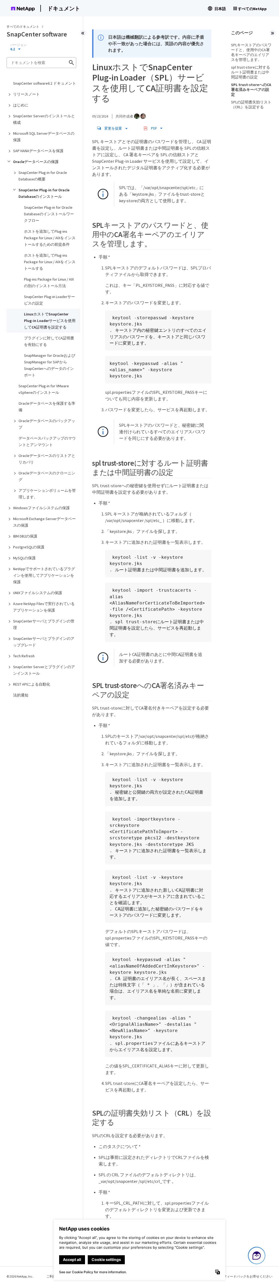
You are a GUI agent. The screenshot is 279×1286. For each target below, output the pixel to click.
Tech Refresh (24, 655)
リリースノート (26, 94)
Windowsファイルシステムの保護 (41, 507)
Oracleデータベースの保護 (36, 161)
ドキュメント (63, 8)
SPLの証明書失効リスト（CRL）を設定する (251, 104)
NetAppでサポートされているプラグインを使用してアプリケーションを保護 (44, 575)
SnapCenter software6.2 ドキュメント (44, 83)
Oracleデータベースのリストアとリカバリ (47, 459)
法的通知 (20, 695)
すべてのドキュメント (23, 26)
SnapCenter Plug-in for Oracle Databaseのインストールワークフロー (49, 214)
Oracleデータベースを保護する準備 (47, 406)
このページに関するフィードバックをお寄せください (233, 1276)
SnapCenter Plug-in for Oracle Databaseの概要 (43, 176)
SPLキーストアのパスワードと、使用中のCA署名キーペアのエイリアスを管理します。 (251, 52)
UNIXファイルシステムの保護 (37, 592)
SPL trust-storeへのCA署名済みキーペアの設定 (251, 89)
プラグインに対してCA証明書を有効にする (49, 341)
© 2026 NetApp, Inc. (20, 1276)
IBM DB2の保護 (25, 536)
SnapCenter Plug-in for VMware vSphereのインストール (44, 389)
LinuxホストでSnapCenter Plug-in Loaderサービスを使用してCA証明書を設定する (49, 321)
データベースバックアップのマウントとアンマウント (47, 441)
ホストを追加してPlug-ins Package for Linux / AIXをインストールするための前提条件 (49, 238)
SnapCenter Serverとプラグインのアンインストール (44, 670)
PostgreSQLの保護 (28, 547)
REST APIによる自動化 (31, 684)
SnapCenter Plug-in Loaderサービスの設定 (49, 300)
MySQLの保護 (24, 557)
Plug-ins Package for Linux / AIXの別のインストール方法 (49, 282)
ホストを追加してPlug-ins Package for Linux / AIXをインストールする (49, 262)
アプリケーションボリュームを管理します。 (47, 493)
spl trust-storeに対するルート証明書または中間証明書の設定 (250, 72)
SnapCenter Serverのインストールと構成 (44, 119)
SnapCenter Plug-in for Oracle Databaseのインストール (44, 193)
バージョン (18, 45)
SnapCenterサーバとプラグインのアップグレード (43, 641)
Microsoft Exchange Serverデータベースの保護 (44, 522)
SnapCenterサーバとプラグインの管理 (43, 624)
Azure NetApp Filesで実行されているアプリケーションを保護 (44, 607)
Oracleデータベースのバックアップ (47, 424)
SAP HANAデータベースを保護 (38, 150)
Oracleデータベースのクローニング (47, 476)
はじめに (20, 105)
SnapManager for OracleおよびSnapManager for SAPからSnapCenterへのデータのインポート (49, 365)
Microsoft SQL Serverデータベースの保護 (43, 136)
